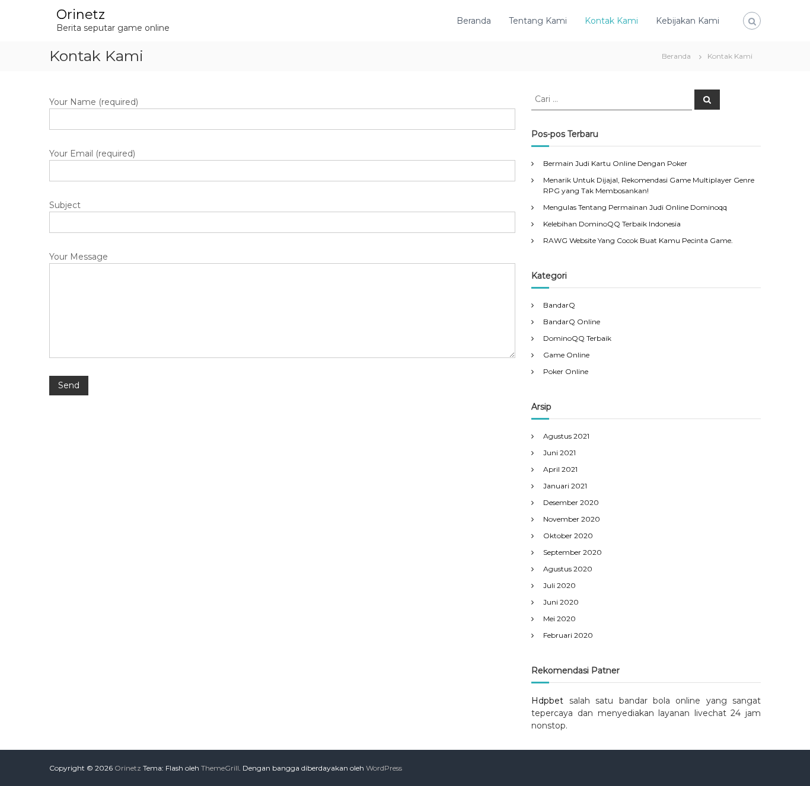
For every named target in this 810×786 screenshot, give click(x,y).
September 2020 (572, 552)
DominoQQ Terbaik (577, 338)
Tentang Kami (538, 20)
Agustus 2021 (566, 436)
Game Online (566, 354)
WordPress (384, 767)
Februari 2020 (568, 635)
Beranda (474, 20)
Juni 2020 (561, 602)
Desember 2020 (571, 502)
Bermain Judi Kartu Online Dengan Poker (615, 163)
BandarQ (559, 305)
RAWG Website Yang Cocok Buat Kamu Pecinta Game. (638, 240)
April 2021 (560, 469)
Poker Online (565, 371)
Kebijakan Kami (687, 20)
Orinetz (80, 15)
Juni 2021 (559, 452)
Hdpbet (547, 700)
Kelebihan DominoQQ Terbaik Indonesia (612, 223)
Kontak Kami (611, 20)
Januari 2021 (565, 485)
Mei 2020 (559, 618)
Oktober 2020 (568, 535)
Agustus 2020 (567, 568)
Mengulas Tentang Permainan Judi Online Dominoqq (635, 207)
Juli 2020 (559, 585)
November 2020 (571, 519)
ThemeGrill (220, 767)
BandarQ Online (571, 321)
